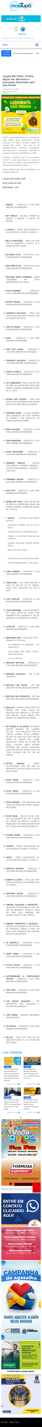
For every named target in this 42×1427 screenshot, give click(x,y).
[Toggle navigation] (37, 45)
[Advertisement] (21, 65)
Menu (5, 45)
